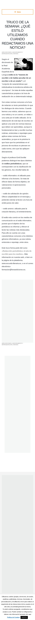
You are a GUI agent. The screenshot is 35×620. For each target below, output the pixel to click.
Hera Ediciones (18, 5)
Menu (19, 12)
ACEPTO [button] (24, 617)
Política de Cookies (13, 617)
